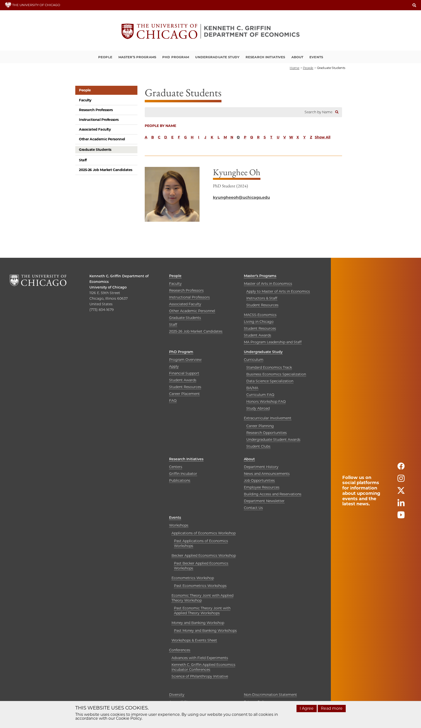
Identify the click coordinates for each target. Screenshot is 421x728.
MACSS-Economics (260, 315)
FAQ (173, 400)
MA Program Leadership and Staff (273, 342)
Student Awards (257, 335)
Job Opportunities (259, 480)
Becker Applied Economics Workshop (204, 555)
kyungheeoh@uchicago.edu (241, 197)
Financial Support (184, 373)
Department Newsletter (264, 501)
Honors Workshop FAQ (266, 401)
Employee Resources (261, 487)
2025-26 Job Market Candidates (105, 170)
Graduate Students (95, 149)
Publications (179, 480)
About (297, 57)
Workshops (178, 525)
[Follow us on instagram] (401, 480)
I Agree (307, 708)
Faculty (85, 100)
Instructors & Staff (261, 298)
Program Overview (185, 359)
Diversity (176, 694)
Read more (332, 708)
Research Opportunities (266, 433)
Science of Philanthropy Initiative (200, 676)
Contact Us (253, 508)
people (308, 68)
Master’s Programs (137, 57)
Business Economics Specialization (276, 374)
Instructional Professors (99, 119)
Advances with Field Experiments (200, 658)
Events (316, 57)
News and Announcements (267, 473)
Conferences (179, 650)
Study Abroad (258, 408)
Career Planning (260, 426)
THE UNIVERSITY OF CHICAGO (35, 5)
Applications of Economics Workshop (204, 533)
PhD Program (175, 57)
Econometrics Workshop (193, 578)
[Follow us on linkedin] (401, 504)
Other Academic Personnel (102, 139)
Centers (175, 467)
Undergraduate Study (217, 57)
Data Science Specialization (269, 381)
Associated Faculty (95, 129)
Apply (174, 366)
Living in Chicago (259, 321)
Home (294, 68)
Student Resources (262, 305)
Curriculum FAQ (260, 395)
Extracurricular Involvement (267, 418)
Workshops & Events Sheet (194, 640)
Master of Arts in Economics (268, 283)
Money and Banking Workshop (198, 623)
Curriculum (253, 359)
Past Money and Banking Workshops (205, 630)
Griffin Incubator (183, 473)
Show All (322, 137)
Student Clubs (258, 446)
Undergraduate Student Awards (273, 439)
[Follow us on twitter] (401, 492)
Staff (83, 160)
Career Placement (184, 394)
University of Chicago (108, 287)
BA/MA (252, 388)
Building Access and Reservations (272, 494)
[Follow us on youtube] (401, 517)
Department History (261, 467)
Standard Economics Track (269, 367)
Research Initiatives (265, 57)
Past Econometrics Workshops (200, 586)
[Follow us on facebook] (401, 468)
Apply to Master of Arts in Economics (278, 291)
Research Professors (96, 110)
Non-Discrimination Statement (270, 694)
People (105, 57)
